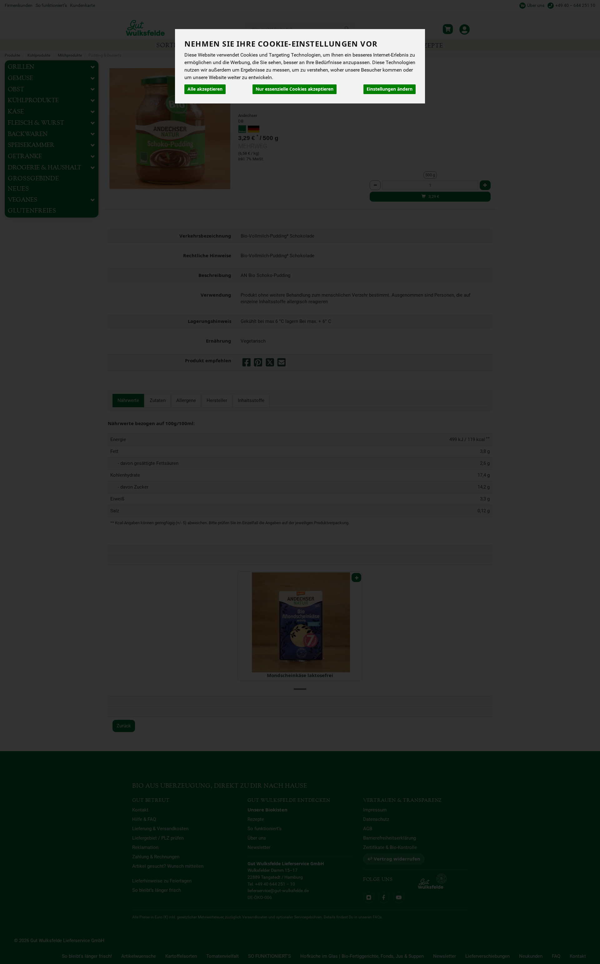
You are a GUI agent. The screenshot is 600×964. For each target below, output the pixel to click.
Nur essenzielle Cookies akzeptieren (294, 89)
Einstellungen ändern (389, 89)
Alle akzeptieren (205, 89)
